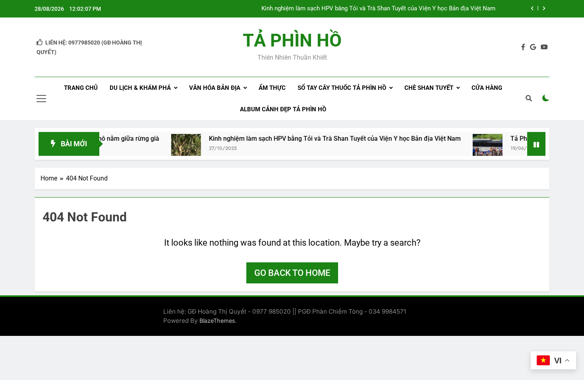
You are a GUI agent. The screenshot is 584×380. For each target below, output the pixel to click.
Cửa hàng (487, 87)
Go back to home (292, 273)
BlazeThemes (217, 320)
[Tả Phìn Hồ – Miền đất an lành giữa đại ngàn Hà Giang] (480, 149)
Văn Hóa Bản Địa (214, 87)
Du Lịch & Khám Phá (140, 87)
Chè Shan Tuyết (428, 87)
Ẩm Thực (272, 87)
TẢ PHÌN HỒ (292, 40)
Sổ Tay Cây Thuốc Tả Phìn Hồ (342, 87)
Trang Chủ (81, 87)
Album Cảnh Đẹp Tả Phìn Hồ (283, 109)
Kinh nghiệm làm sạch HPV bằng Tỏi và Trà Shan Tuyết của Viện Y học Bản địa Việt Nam (378, 9)
